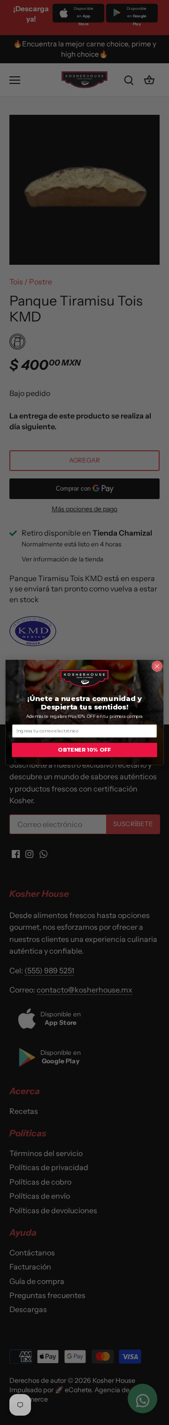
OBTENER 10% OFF (84, 750)
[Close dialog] (157, 666)
